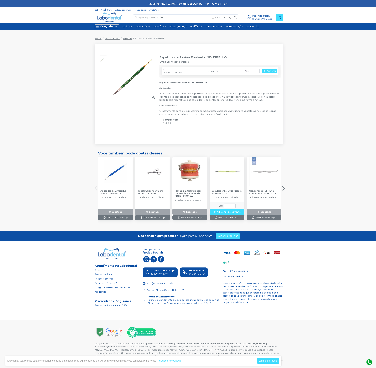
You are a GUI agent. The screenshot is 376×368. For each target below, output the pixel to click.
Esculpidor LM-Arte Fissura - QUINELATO (227, 192)
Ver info (214, 71)
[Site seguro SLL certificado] (109, 332)
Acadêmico (252, 26)
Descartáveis (143, 26)
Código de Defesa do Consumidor (113, 287)
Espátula (127, 38)
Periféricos (196, 26)
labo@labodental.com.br (115, 346)
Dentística (160, 26)
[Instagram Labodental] (153, 259)
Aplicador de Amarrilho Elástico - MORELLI (113, 192)
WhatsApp (154, 10)
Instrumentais (214, 26)
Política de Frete (103, 274)
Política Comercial (104, 278)
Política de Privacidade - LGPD (111, 305)
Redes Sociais (140, 10)
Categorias (107, 26)
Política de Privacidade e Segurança (221, 346)
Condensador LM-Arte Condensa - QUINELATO (262, 192)
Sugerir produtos (228, 236)
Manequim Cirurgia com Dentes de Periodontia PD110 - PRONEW (188, 193)
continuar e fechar (268, 360)
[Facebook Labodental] (161, 259)
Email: (98, 346)
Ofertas (109, 10)
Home (98, 38)
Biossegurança (178, 26)
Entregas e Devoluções (107, 283)
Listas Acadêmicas (123, 10)
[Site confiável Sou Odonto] (141, 332)
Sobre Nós (100, 10)
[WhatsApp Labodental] (146, 259)
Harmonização (234, 26)
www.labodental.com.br (160, 343)
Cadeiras (127, 26)
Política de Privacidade (169, 360)
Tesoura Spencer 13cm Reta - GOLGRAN (150, 192)
